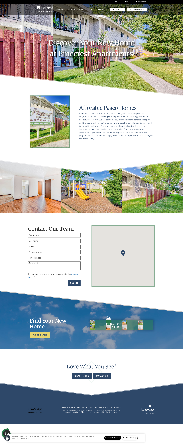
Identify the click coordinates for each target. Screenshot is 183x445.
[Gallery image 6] (108, 327)
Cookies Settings (130, 438)
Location (91, 9)
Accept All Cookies (112, 438)
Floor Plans (60, 9)
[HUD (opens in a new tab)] (150, 406)
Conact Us (102, 376)
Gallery (81, 9)
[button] (117, 9)
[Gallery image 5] (92, 327)
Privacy (146, 413)
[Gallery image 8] (140, 327)
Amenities (72, 9)
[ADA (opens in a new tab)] (154, 406)
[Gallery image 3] (124, 322)
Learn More (82, 376)
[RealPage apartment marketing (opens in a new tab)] (145, 410)
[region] (76, 438)
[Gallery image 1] (92, 322)
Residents (101, 9)
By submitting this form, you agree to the (51, 274)
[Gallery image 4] (140, 322)
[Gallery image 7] (124, 327)
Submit (74, 283)
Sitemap (152, 413)
